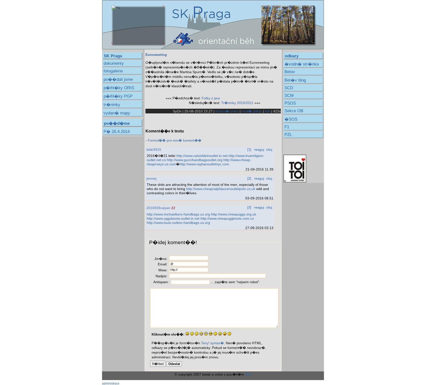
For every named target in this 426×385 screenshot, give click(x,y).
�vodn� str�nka (301, 64)
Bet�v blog (295, 80)
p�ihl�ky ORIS (119, 88)
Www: (162, 270)
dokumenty (114, 63)
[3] (249, 207)
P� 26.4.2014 (117, 131)
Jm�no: (160, 259)
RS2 (248, 374)
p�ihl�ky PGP (118, 96)
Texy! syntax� (212, 343)
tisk (267, 111)
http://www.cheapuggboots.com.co (227, 218)
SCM (289, 95)
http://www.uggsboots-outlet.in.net (173, 218)
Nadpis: (161, 276)
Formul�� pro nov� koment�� (174, 140)
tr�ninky (112, 104)
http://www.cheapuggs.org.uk (233, 214)
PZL (288, 134)
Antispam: (161, 282)
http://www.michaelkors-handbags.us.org (178, 214)
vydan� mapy (117, 113)
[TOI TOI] (295, 181)
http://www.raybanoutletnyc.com (204, 164)
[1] (249, 149)
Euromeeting (156, 55)
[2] (249, 178)
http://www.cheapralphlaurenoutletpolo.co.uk (220, 189)
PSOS (290, 103)
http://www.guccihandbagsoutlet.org (194, 160)
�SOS (290, 119)
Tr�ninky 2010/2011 (237, 103)
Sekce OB (293, 110)
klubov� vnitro (227, 111)
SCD (288, 88)
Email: (162, 264)
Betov (289, 71)
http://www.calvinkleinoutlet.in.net (202, 156)
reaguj (259, 149)
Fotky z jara (211, 98)
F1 (286, 127)
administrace (110, 383)
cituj (269, 149)
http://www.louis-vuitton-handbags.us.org (178, 223)
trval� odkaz (252, 111)
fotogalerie (113, 71)
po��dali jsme (118, 79)
